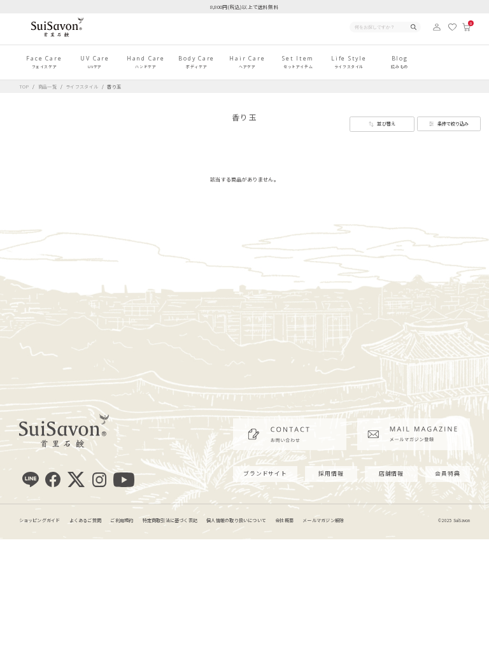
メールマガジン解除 (323, 520)
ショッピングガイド (39, 520)
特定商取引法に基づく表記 (170, 520)
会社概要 (284, 520)
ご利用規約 (121, 520)
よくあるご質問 (85, 520)
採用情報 (331, 473)
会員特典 (447, 473)
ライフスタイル (83, 86)
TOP (24, 86)
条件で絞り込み (453, 123)
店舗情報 (391, 473)
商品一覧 (47, 86)
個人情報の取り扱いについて (236, 520)
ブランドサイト (265, 473)
